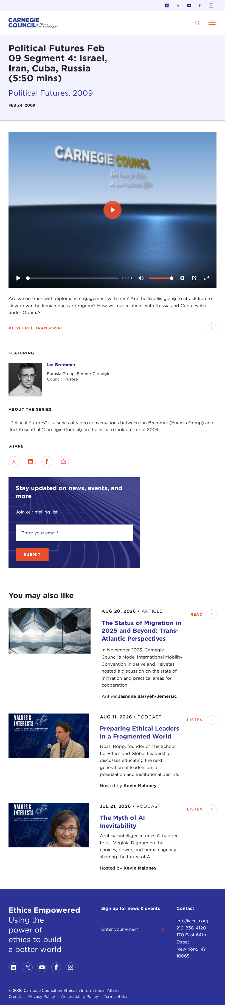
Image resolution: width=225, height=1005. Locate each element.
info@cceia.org (192, 920)
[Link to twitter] (178, 5)
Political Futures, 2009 (51, 93)
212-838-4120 (191, 928)
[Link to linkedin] (167, 5)
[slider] (72, 278)
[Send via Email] (63, 461)
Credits (15, 996)
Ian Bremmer (61, 364)
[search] (197, 23)
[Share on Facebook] (46, 461)
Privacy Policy (41, 996)
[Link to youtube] (189, 5)
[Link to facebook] (200, 5)
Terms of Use (116, 996)
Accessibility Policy (79, 996)
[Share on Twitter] (14, 461)
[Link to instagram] (211, 5)
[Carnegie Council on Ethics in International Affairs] (33, 23)
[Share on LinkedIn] (30, 461)
